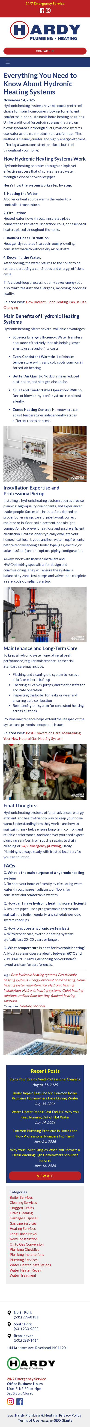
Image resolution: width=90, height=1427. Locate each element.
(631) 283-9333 (26, 1329)
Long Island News (23, 1234)
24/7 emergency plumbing (41, 846)
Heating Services (32, 1006)
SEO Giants (63, 1420)
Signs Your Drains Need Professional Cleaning (45, 1079)
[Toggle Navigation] (45, 62)
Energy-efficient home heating (52, 980)
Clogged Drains (22, 1208)
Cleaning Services (23, 1202)
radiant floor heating (33, 995)
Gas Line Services (23, 1223)
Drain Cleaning (21, 1213)
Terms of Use (28, 1420)
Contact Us (45, 51)
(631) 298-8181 (26, 1317)
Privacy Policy (70, 1415)
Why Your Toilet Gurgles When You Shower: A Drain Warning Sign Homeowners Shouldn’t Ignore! (45, 1155)
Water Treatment (23, 1275)
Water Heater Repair (26, 1270)
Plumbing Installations (27, 1254)
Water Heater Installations (30, 1265)
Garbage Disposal (23, 1218)
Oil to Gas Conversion (27, 1244)
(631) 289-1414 (26, 1340)
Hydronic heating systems (41, 990)
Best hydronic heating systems (34, 975)
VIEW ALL (45, 1176)
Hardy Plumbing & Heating (36, 1415)
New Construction (24, 1239)
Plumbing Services (24, 1260)
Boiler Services (21, 1197)
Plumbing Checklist (24, 1249)
